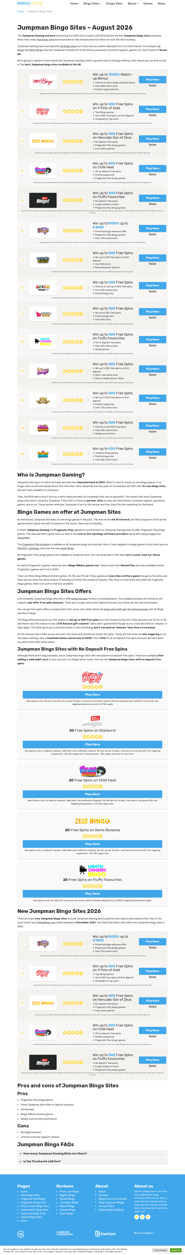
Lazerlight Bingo (69, 1202)
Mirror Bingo (36, 50)
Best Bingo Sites (30, 1195)
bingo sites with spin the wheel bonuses (126, 609)
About (102, 1191)
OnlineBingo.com (46, 922)
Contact (103, 1195)
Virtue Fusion (148, 533)
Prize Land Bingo (69, 1191)
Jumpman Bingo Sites (33, 1213)
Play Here (152, 79)
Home (74, 3)
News (161, 3)
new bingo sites (45, 39)
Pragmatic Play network (35, 544)
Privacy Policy (106, 1206)
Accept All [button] (176, 1250)
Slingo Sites (114, 3)
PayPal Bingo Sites (31, 1217)
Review (152, 85)
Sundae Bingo (67, 1209)
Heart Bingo (67, 548)
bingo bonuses (79, 598)
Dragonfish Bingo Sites (33, 1202)
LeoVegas (33, 548)
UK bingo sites (68, 46)
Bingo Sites (91, 3)
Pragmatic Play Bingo (33, 1198)
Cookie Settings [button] (160, 1250)
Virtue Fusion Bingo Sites (35, 1206)
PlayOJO (22, 548)
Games (148, 3)
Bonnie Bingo (67, 1198)
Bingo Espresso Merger (111, 1202)
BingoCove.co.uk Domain (113, 1198)
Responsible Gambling (111, 1209)
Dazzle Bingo (67, 1206)
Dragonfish (23, 537)
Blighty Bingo (67, 1195)
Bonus (132, 3)
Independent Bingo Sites (34, 1209)
